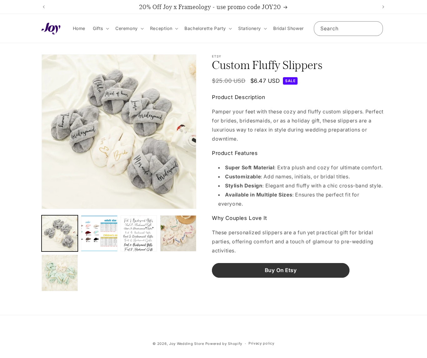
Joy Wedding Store (186, 343)
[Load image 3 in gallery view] (139, 233)
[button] (100, 28)
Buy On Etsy (281, 270)
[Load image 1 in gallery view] (60, 233)
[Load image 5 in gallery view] (60, 273)
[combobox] (348, 29)
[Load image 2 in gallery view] (99, 233)
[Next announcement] (383, 7)
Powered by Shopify (224, 343)
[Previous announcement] (44, 7)
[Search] (376, 28)
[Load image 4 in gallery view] (178, 233)
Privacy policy (261, 343)
